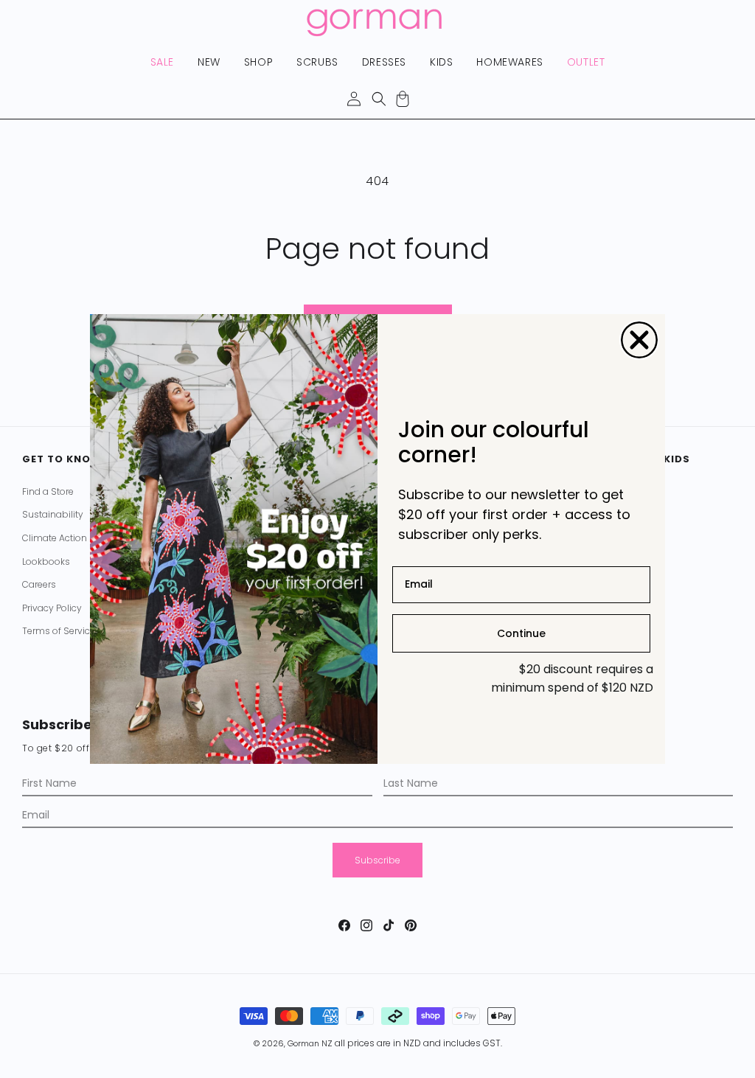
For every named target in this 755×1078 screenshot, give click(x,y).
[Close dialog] (639, 339)
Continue (521, 633)
